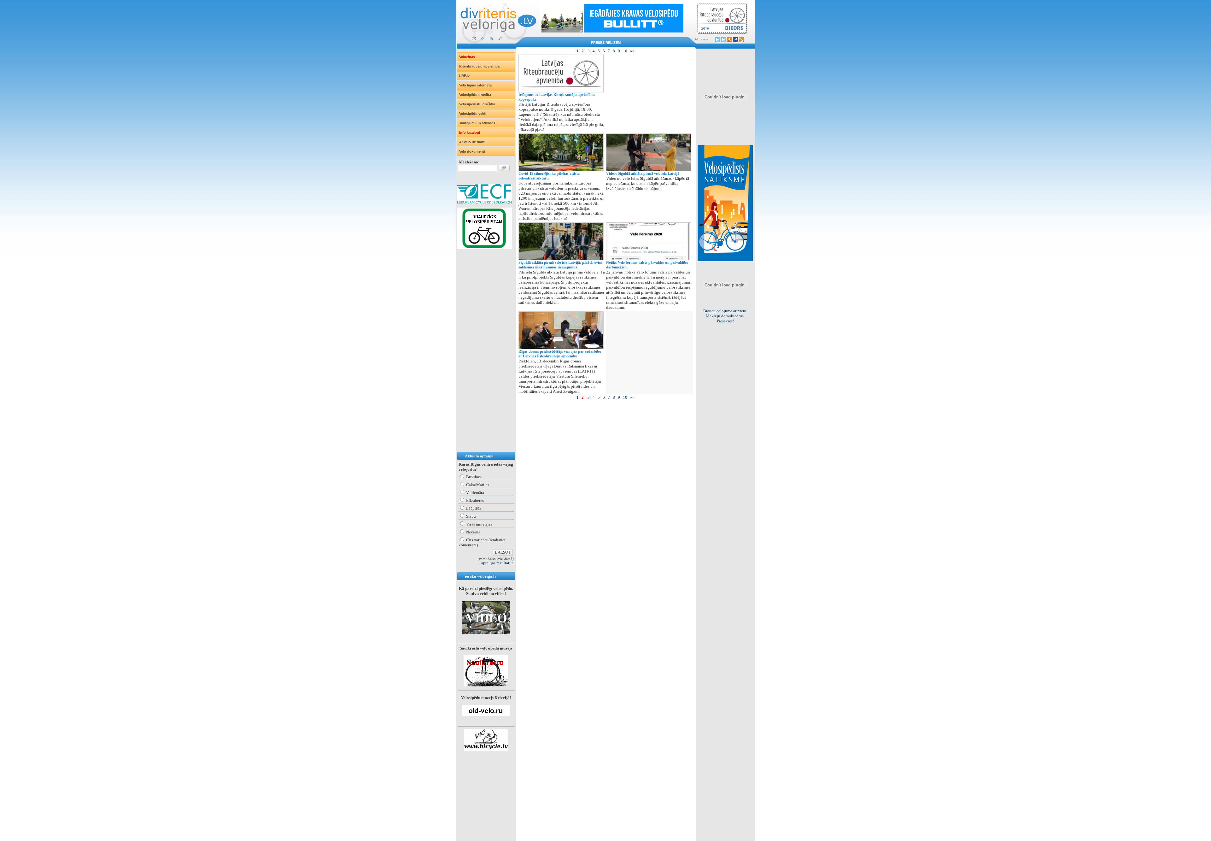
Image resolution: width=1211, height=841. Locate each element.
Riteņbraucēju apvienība (479, 66)
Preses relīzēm (606, 42)
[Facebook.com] (735, 39)
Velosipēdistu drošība (477, 104)
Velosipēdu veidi (472, 113)
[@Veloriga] (717, 39)
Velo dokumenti (472, 151)
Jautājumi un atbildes (477, 123)
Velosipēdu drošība (475, 95)
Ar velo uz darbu (473, 142)
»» (632, 51)
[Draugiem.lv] (729, 39)
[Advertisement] (482, 356)
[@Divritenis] (723, 39)
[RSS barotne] (741, 39)
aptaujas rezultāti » (497, 563)
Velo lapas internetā (475, 85)
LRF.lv (464, 76)
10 (625, 51)
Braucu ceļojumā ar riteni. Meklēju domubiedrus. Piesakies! (725, 316)
